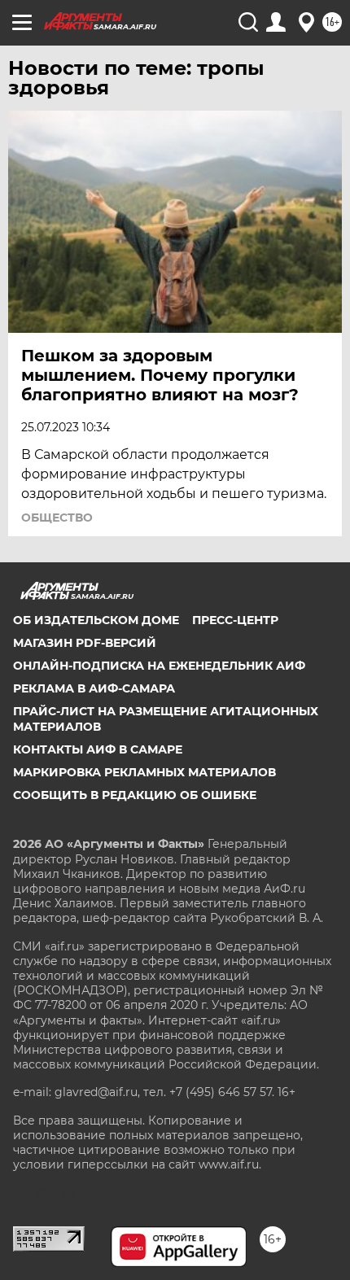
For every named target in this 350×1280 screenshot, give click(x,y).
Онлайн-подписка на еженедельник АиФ (159, 665)
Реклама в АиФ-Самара (94, 688)
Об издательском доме (96, 620)
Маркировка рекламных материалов (144, 772)
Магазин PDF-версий (84, 643)
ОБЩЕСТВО (57, 517)
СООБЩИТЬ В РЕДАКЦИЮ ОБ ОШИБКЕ (134, 795)
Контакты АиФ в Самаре (97, 749)
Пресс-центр (235, 620)
